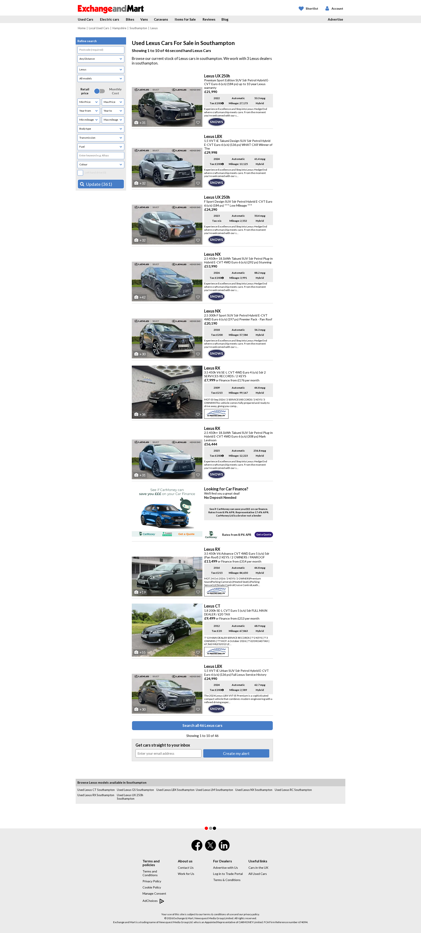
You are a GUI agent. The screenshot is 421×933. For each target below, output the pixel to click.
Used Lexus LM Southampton (214, 790)
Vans (144, 19)
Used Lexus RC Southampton (293, 790)
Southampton (138, 28)
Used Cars (85, 19)
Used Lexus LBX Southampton (175, 790)
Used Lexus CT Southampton (96, 790)
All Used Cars (257, 874)
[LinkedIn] (224, 848)
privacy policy (251, 914)
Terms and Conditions (150, 873)
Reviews (209, 19)
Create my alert (236, 753)
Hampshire (119, 28)
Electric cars (109, 19)
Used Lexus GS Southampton (135, 790)
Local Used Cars (99, 28)
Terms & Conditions (227, 880)
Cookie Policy (152, 887)
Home (82, 28)
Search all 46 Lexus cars (202, 725)
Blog (224, 19)
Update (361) (99, 184)
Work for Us (186, 874)
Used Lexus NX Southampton (253, 790)
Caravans (161, 19)
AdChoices (150, 901)
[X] (210, 849)
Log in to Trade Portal (228, 874)
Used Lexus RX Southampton (95, 795)
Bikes (130, 19)
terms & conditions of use (218, 914)
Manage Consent (154, 893)
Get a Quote (263, 534)
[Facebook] (196, 848)
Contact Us (186, 867)
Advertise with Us (225, 867)
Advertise (335, 19)
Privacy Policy (152, 881)
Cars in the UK (258, 867)
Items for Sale (185, 19)
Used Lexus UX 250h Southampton (130, 796)
